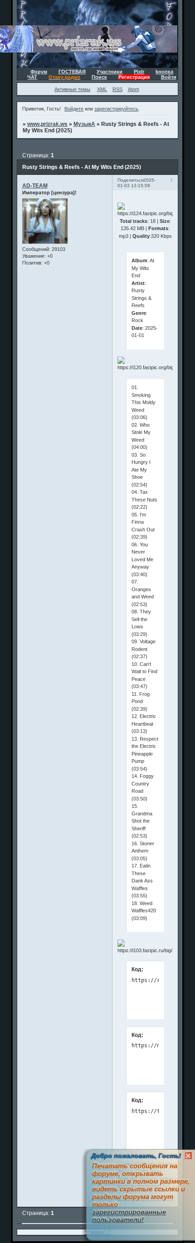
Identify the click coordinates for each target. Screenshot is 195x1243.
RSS (117, 89)
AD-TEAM (35, 186)
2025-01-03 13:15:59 (136, 183)
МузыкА (84, 124)
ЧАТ (32, 77)
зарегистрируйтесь (116, 108)
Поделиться (130, 180)
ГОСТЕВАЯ (72, 71)
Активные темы (72, 89)
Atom (133, 89)
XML (102, 89)
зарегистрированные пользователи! (129, 1216)
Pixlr (139, 71)
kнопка (164, 71)
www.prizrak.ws (47, 124)
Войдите (73, 108)
